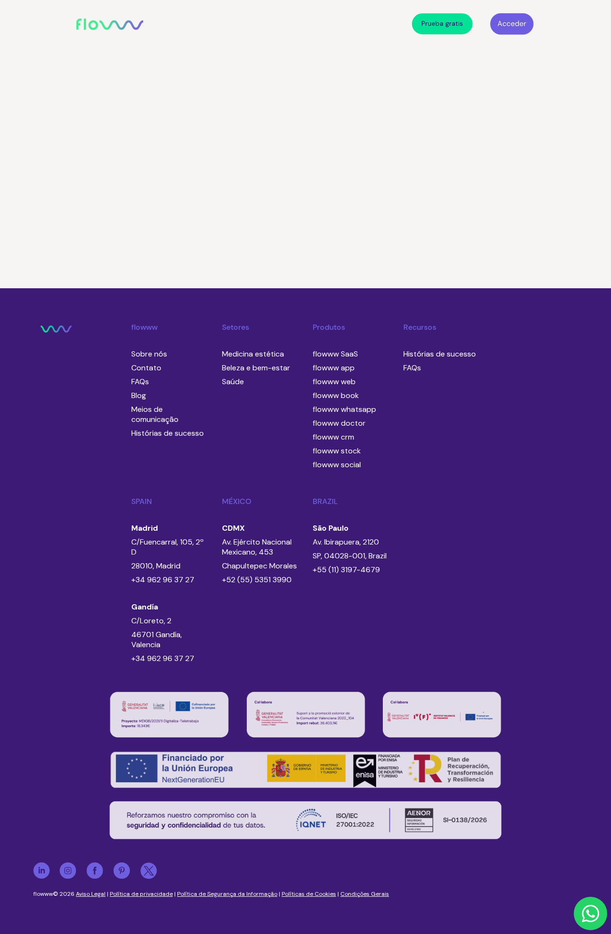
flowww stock (337, 451)
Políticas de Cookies (309, 894)
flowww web (334, 382)
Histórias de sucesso (167, 433)
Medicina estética (253, 354)
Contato (146, 368)
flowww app (334, 368)
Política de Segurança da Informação (227, 894)
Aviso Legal (90, 894)
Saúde (233, 382)
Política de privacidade (141, 894)
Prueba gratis (442, 23)
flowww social (337, 465)
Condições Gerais (364, 894)
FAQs (140, 382)
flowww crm (333, 437)
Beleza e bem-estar (256, 368)
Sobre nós (149, 354)
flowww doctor (339, 423)
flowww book (336, 395)
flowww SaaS (335, 354)
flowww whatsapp (344, 409)
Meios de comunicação (155, 414)
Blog (138, 395)
